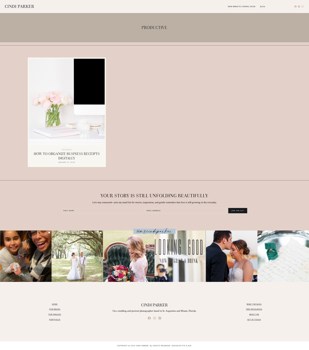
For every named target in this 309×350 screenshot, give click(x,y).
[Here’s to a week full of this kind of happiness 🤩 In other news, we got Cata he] (77, 256)
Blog (262, 6)
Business (67, 149)
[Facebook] (295, 6)
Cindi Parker (154, 305)
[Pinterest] (299, 6)
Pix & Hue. (187, 346)
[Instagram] (302, 6)
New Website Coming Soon (241, 6)
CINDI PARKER (19, 6)
